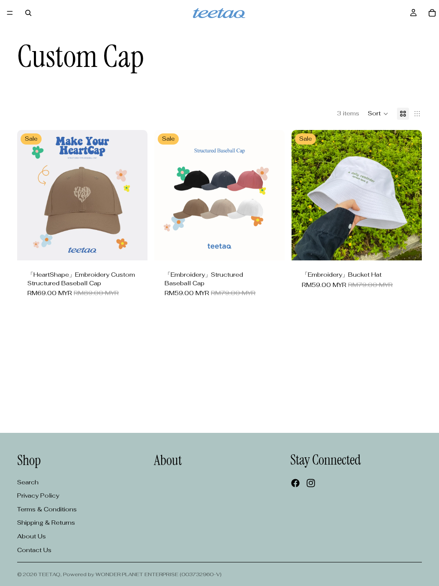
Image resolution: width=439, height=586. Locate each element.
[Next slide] (134, 195)
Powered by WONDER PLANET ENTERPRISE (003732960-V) (142, 574)
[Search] (28, 12)
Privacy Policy (38, 495)
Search (28, 482)
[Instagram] (311, 483)
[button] (378, 113)
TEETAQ (49, 574)
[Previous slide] (30, 195)
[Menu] (10, 13)
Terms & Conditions (47, 509)
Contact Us (34, 550)
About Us (31, 536)
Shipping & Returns (46, 522)
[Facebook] (295, 483)
